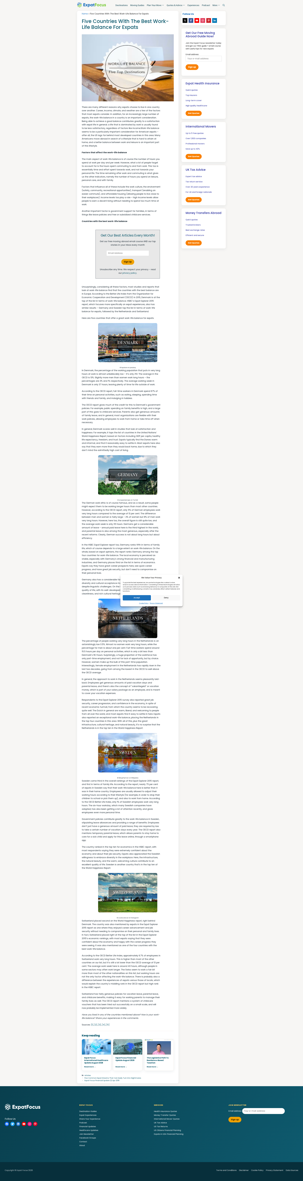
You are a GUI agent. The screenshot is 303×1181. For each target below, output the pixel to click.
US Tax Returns (161, 1126)
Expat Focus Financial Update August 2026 (126, 1059)
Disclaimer (244, 1170)
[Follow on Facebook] (191, 20)
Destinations (122, 5)
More (215, 5)
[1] (92, 1024)
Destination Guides (88, 1111)
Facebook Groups (87, 1137)
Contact (83, 1141)
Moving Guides (137, 5)
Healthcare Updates (88, 1130)
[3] (99, 1024)
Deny (166, 597)
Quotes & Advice (174, 5)
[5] (107, 1024)
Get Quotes (193, 113)
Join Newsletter (86, 1134)
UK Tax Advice (160, 1122)
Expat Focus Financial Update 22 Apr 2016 (102, 1080)
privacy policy (129, 273)
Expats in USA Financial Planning (168, 1134)
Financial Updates (87, 1126)
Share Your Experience (89, 1119)
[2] (95, 1024)
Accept (137, 597)
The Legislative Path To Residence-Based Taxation (158, 1060)
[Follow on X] (185, 20)
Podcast (206, 5)
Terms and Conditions (226, 1170)
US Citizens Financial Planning (167, 1130)
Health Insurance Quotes (165, 1111)
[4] (103, 1024)
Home (85, 13)
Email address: (235, 1111)
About (82, 1145)
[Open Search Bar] (223, 5)
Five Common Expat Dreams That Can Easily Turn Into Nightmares (113, 1078)
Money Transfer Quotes (165, 1115)
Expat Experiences (87, 1115)
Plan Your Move (154, 5)
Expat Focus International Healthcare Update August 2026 (96, 1060)
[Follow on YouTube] (196, 20)
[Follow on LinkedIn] (214, 20)
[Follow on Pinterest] (208, 20)
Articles (88, 1075)
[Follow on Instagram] (202, 20)
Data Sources (292, 1170)
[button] (179, 578)
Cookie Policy (144, 603)
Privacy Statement (156, 603)
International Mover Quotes (167, 1119)
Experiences (193, 5)
